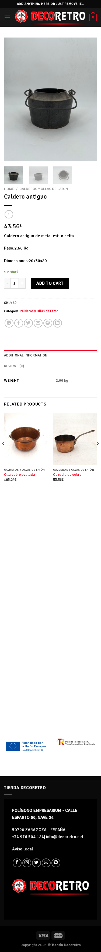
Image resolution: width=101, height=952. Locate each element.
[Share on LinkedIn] (57, 323)
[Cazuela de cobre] (75, 439)
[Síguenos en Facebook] (17, 862)
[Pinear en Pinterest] (47, 323)
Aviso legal (22, 849)
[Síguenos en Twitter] (36, 862)
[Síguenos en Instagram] (26, 862)
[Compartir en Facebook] (18, 323)
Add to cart (50, 283)
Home (9, 189)
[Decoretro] (50, 17)
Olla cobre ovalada (19, 474)
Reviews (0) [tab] (14, 366)
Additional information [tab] (26, 355)
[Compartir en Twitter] (28, 323)
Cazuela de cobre (67, 474)
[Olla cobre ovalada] (26, 439)
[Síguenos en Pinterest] (55, 862)
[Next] (88, 99)
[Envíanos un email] (46, 862)
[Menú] (7, 17)
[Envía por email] (38, 323)
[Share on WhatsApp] (9, 323)
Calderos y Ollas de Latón (43, 189)
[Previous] (13, 99)
